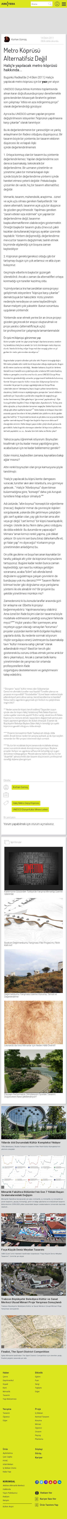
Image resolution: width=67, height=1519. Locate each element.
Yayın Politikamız (10, 1493)
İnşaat (5, 1384)
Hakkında (7, 1489)
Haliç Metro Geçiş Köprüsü (26, 803)
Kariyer (39, 1457)
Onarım (38, 1432)
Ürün (5, 1449)
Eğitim (38, 1377)
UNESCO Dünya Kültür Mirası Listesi (30, 809)
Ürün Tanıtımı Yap (49, 1505)
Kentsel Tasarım (42, 1417)
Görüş (38, 1453)
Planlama (39, 1439)
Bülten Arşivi (8, 1507)
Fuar (37, 1380)
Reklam (6, 1497)
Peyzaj (38, 1435)
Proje (38, 1409)
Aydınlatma (8, 1453)
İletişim (6, 1500)
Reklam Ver (46, 1493)
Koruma (38, 1420)
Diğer (37, 1392)
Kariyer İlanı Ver (48, 1499)
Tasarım (6, 1395)
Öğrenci (6, 1417)
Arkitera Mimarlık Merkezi (14, 1485)
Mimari (38, 1424)
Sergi (37, 1384)
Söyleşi (39, 1449)
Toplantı (38, 1388)
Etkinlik (39, 1372)
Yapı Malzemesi (10, 1399)
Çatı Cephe (7, 1457)
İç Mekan (39, 1413)
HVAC (5, 1461)
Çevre (5, 1377)
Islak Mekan (8, 1464)
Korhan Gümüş (20, 787)
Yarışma (7, 1409)
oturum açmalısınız (42, 824)
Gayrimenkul (8, 1380)
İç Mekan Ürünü (9, 1468)
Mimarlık (6, 1392)
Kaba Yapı (7, 1472)
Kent (5, 1388)
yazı (45, 81)
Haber (6, 1372)
